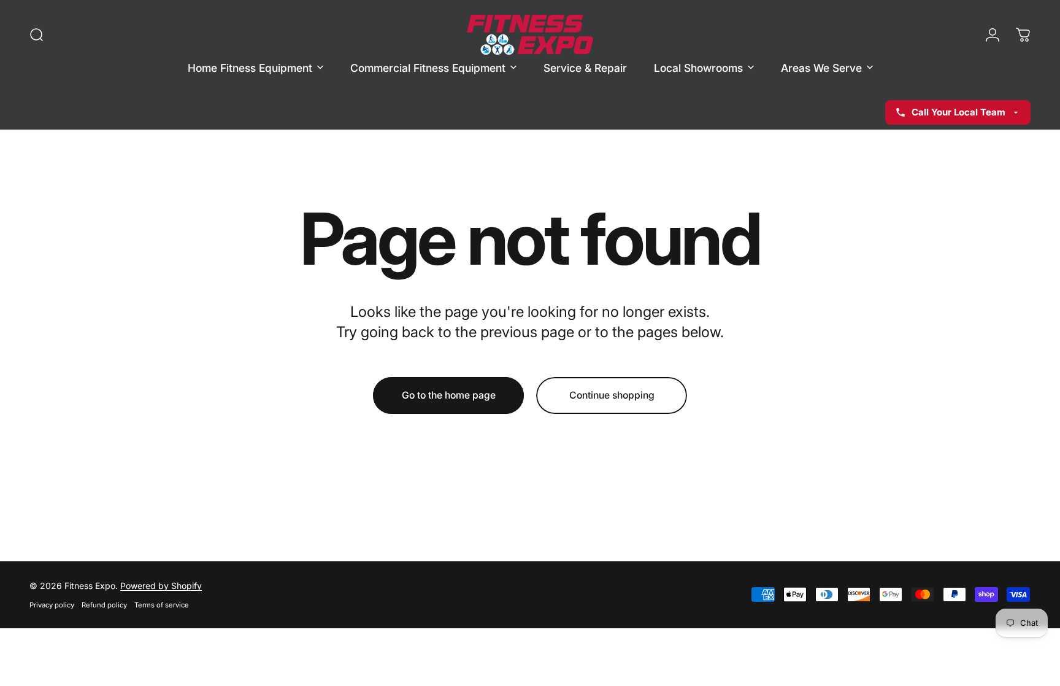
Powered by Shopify (161, 585)
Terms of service (161, 605)
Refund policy (104, 605)
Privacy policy (51, 605)
